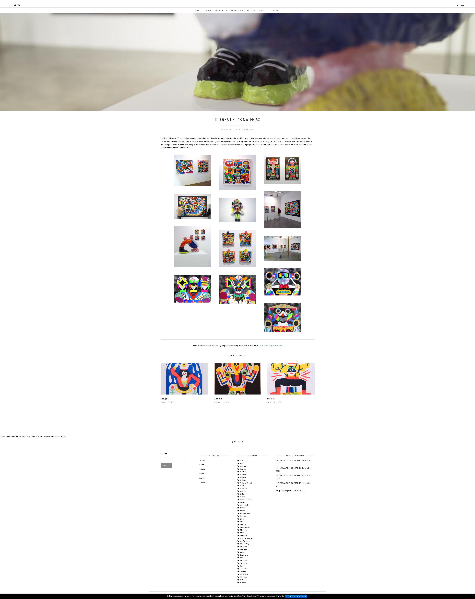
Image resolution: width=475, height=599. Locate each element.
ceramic (243, 477)
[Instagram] (19, 5)
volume (202, 482)
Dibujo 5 (165, 398)
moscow (243, 530)
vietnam (243, 577)
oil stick (243, 547)
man (242, 522)
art (241, 463)
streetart (244, 560)
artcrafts (243, 466)
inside (250, 129)
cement (243, 474)
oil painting (244, 544)
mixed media (245, 527)
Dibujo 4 (218, 398)
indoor (242, 508)
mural (242, 533)
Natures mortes (246, 538)
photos (251, 10)
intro (208, 10)
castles (243, 472)
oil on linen (245, 541)
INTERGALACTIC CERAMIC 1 (289, 483)
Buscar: (164, 453)
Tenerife (243, 569)
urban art (244, 574)
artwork (220, 10)
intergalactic (245, 513)
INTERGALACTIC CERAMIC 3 (289, 468)
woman (243, 583)
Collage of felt (246, 483)
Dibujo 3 (271, 398)
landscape (244, 516)
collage (243, 480)
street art (244, 563)
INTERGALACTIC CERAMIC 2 (289, 475)
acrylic (242, 461)
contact (275, 10)
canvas (202, 460)
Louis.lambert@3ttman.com (270, 345)
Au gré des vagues (283, 490)
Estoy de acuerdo (296, 596)
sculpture (244, 555)
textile (201, 478)
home (198, 10)
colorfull (243, 488)
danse (242, 497)
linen (242, 519)
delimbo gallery (246, 499)
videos (262, 10)
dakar (242, 494)
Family (242, 502)
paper (201, 473)
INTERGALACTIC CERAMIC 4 (289, 460)
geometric (244, 505)
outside (202, 469)
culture (243, 491)
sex (241, 558)
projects (236, 10)
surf (241, 566)
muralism (243, 535)
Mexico (243, 524)
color (242, 485)
